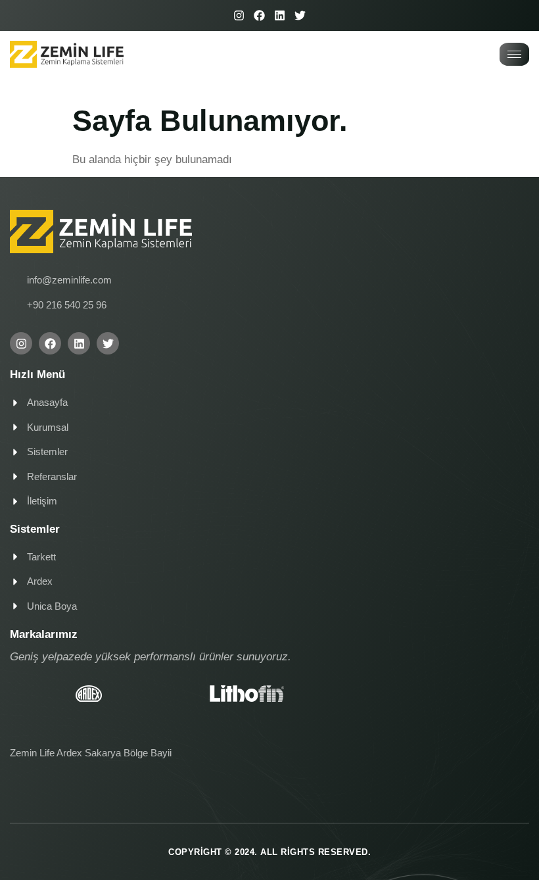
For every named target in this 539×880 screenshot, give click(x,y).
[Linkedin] (279, 15)
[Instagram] (239, 15)
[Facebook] (259, 15)
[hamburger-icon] (514, 54)
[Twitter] (300, 15)
